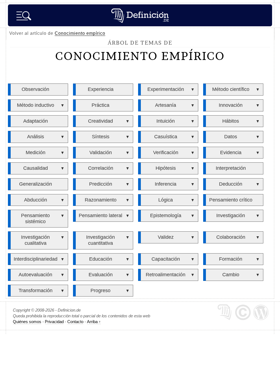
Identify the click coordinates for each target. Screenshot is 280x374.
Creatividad (100, 121)
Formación (230, 259)
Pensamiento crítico (230, 200)
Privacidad (54, 321)
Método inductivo (35, 105)
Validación (100, 152)
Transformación (35, 290)
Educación (100, 259)
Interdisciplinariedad (35, 259)
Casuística (165, 136)
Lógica (165, 200)
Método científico (230, 89)
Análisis (35, 136)
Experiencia (100, 89)
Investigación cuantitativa (100, 240)
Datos (230, 136)
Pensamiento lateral (100, 215)
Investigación (230, 215)
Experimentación (165, 89)
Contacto (75, 321)
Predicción (100, 184)
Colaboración (230, 237)
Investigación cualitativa (35, 240)
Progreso (100, 290)
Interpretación (231, 168)
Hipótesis (166, 168)
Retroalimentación (165, 274)
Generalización (35, 184)
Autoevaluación (35, 274)
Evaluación (101, 274)
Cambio (230, 274)
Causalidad (35, 168)
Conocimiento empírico (80, 33)
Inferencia (165, 184)
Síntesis (100, 136)
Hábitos (230, 121)
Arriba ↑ (94, 321)
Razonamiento (100, 200)
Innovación (231, 105)
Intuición (165, 121)
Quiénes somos (27, 321)
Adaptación (35, 121)
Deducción (230, 184)
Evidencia (230, 152)
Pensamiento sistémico (35, 218)
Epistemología (165, 215)
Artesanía (165, 105)
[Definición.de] (140, 15)
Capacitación (165, 259)
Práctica (100, 105)
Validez (166, 237)
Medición (35, 152)
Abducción (35, 200)
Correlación (100, 168)
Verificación (165, 152)
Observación (35, 89)
